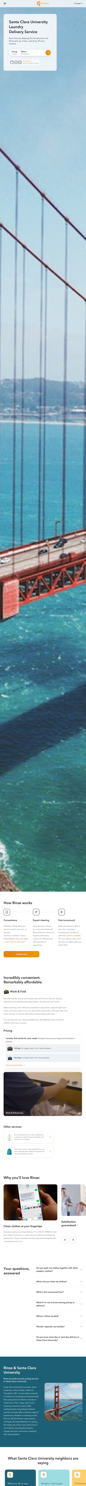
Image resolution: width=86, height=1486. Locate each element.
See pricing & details (14, 1065)
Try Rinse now (21, 954)
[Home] (43, 3)
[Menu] (5, 3)
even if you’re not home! (15, 942)
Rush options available (71, 935)
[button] (78, 932)
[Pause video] (79, 1113)
